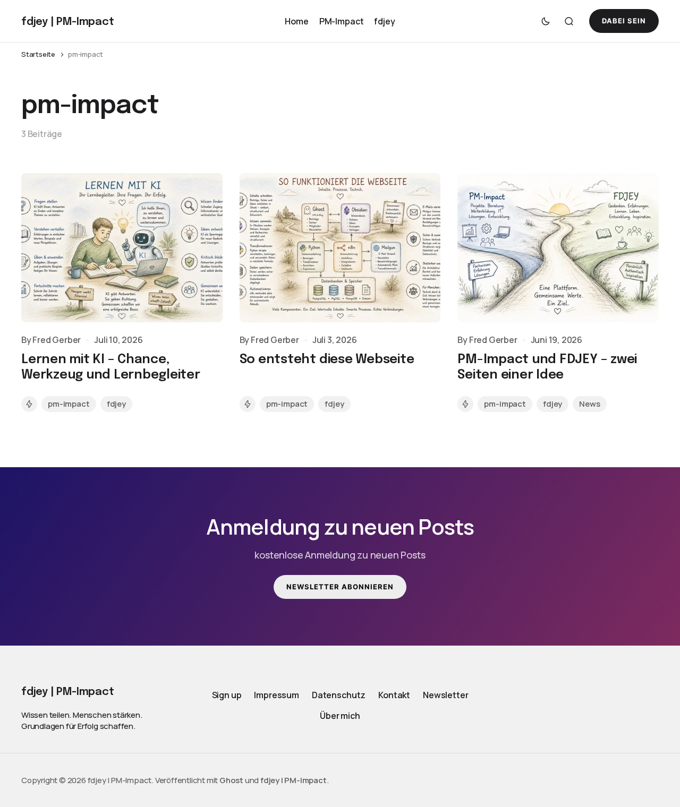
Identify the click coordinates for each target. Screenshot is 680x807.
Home (296, 21)
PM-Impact (341, 21)
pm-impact (69, 403)
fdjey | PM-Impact (293, 780)
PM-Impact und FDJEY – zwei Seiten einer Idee (547, 367)
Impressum (276, 695)
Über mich (340, 716)
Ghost (231, 780)
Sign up (227, 695)
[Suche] (569, 21)
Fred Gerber (56, 340)
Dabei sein (624, 20)
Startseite (38, 54)
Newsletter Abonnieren (340, 586)
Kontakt (394, 695)
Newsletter (445, 695)
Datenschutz (339, 695)
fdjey (384, 21)
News (589, 403)
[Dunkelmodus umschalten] (545, 21)
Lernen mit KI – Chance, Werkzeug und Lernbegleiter (110, 367)
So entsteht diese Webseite (327, 359)
